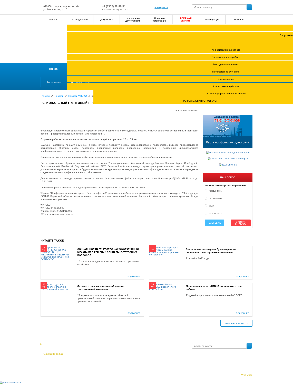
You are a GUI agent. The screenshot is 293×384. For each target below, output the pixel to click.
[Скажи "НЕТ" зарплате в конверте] (227, 158)
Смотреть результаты (240, 223)
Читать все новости (236, 323)
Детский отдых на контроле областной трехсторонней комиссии (100, 287)
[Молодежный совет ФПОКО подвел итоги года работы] (164, 286)
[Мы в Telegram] (47, 363)
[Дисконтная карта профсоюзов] (227, 131)
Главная (45, 96)
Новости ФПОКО (77, 96)
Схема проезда (53, 353)
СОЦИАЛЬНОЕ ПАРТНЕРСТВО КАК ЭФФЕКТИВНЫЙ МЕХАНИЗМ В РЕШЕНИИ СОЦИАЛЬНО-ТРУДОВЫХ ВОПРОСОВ (108, 252)
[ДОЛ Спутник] (227, 164)
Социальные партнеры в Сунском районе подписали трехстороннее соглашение (211, 251)
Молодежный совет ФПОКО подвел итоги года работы (214, 287)
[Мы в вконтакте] (43, 363)
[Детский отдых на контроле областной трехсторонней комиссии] (56, 286)
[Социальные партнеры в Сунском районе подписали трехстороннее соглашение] (164, 251)
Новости (59, 96)
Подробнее (134, 276)
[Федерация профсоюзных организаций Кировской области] (55, 44)
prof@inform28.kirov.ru (166, 344)
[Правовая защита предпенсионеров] (227, 152)
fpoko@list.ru (161, 7)
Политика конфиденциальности (58, 371)
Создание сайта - (236, 375)
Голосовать (214, 223)
